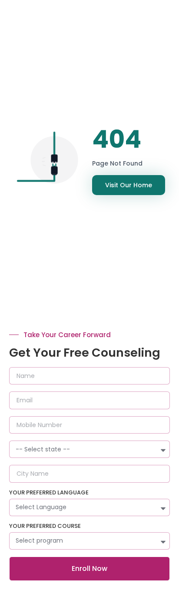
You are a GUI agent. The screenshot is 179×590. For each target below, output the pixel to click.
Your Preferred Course (45, 526)
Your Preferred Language (49, 493)
